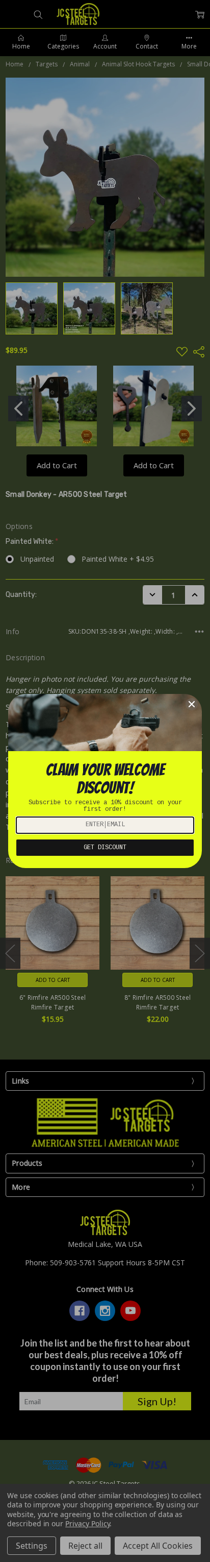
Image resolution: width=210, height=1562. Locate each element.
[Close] (192, 704)
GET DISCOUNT (105, 847)
